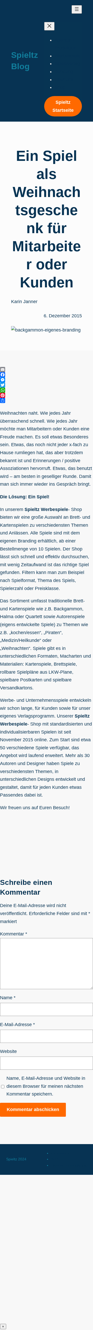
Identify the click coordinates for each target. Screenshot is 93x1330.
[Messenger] (46, 379)
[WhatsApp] (46, 390)
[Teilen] (46, 400)
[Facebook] (46, 374)
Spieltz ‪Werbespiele (46, 509)
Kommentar (13, 933)
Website (8, 1051)
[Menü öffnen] (77, 9)
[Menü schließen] (49, 26)
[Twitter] (46, 385)
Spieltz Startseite (63, 106)
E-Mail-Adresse (17, 1024)
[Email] (46, 369)
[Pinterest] (46, 395)
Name (8, 997)
